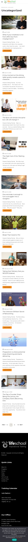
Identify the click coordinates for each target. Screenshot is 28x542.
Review (3, 471)
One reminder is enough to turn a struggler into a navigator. (12, 197)
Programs (4, 469)
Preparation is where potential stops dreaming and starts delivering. (14, 354)
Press (2, 473)
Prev (3, 424)
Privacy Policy (5, 479)
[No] (26, 534)
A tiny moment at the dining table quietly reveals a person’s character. (14, 77)
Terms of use (4, 477)
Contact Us (4, 481)
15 (18, 424)
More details (19, 537)
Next (21, 424)
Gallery (3, 475)
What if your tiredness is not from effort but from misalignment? (13, 37)
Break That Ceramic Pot (11, 235)
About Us (3, 467)
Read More (7, 50)
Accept (14, 539)
